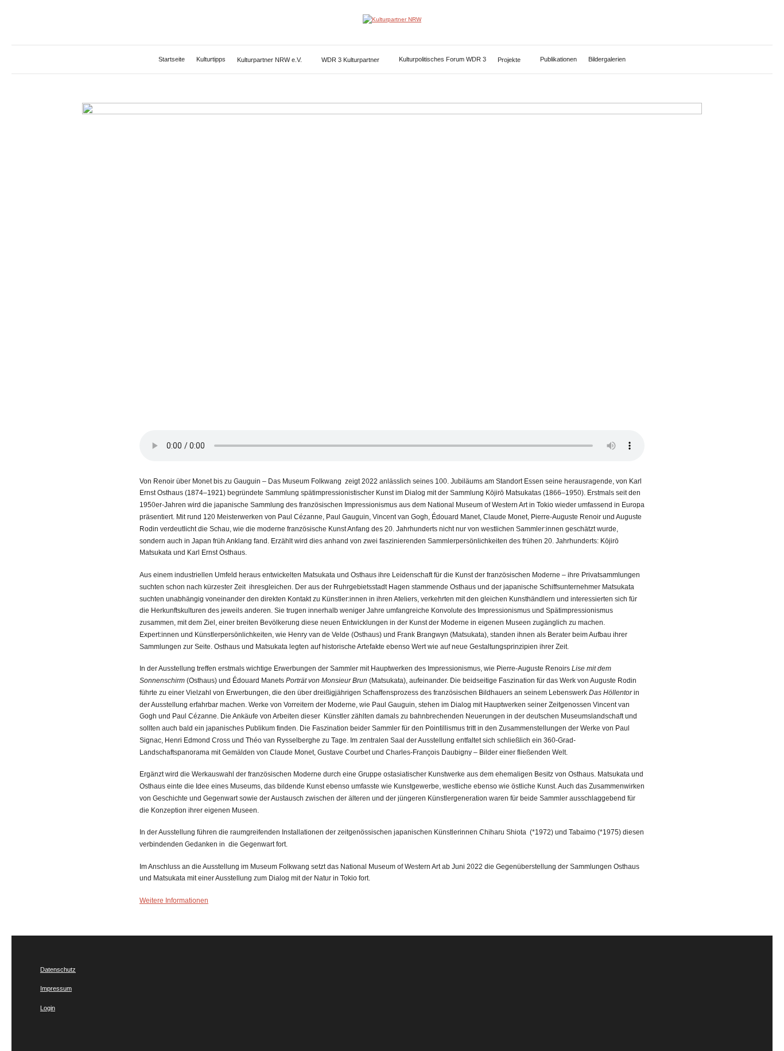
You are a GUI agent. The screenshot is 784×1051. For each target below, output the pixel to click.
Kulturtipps (211, 59)
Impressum (56, 988)
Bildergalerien (607, 59)
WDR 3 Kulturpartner (350, 59)
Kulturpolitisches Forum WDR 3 (442, 59)
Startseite (171, 59)
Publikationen (558, 59)
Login (47, 1007)
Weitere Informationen (173, 901)
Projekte (509, 59)
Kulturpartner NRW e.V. (269, 59)
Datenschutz (58, 969)
